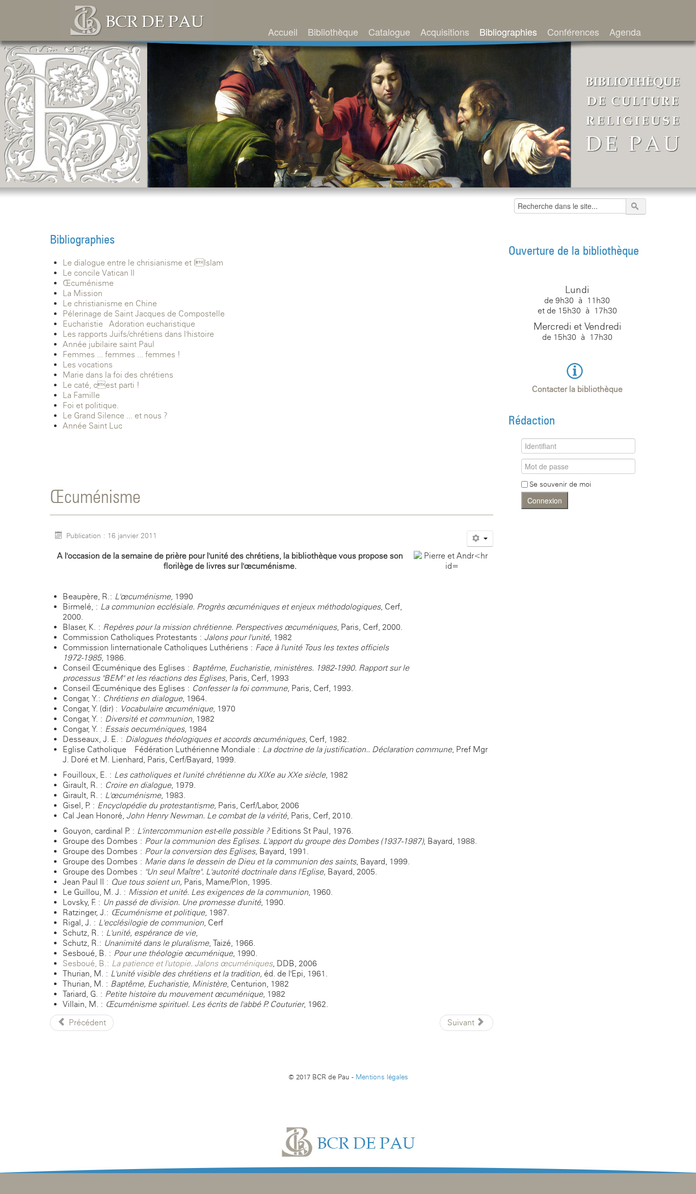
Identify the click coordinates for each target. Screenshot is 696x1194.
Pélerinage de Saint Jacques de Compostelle (144, 314)
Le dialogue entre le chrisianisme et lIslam (143, 263)
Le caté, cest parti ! (101, 385)
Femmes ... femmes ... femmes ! (121, 354)
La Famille (81, 395)
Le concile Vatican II (99, 273)
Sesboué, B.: (168, 963)
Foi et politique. (91, 405)
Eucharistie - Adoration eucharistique (129, 324)
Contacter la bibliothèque (577, 389)
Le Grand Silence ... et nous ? (115, 415)
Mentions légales (382, 1077)
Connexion (544, 500)
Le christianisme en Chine (110, 303)
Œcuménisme (88, 283)
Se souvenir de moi (560, 484)
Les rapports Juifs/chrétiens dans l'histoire (138, 334)
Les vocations (88, 364)
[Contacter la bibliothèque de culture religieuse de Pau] (577, 370)
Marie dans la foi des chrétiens (118, 375)
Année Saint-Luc (92, 426)
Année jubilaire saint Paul (108, 344)
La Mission (82, 293)
